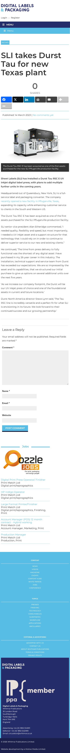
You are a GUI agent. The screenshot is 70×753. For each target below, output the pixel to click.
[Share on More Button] (63, 99)
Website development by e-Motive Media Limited (23, 749)
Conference (35, 588)
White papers (34, 582)
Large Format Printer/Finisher (19, 504)
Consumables (35, 614)
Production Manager (13, 534)
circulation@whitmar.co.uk (20, 733)
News (35, 566)
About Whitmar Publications (35, 649)
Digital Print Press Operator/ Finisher (23, 479)
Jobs (25, 446)
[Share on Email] (51, 99)
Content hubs (35, 579)
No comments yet (43, 115)
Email (6, 403)
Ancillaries (34, 626)
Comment (8, 347)
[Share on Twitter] (17, 99)
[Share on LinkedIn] (29, 99)
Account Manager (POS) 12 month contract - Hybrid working (21, 521)
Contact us (35, 646)
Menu (10, 24)
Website (6, 415)
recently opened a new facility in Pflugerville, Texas (30, 201)
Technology (35, 611)
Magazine (35, 572)
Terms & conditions (35, 652)
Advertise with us (35, 643)
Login (4, 18)
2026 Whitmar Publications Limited (18, 742)
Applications (35, 623)
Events (35, 575)
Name (6, 391)
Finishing (35, 608)
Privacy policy (35, 655)
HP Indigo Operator (13, 492)
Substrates (34, 617)
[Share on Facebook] (6, 99)
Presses (35, 605)
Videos (35, 569)
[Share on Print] (40, 99)
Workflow (35, 620)
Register (15, 18)
